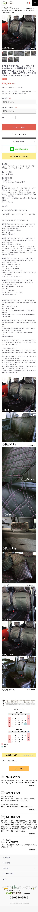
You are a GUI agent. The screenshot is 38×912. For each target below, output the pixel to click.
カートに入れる (20, 127)
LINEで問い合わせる (21, 149)
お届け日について (7, 108)
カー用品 (9, 7)
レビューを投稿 (19, 769)
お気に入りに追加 (20, 134)
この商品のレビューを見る (19, 156)
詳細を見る (32, 786)
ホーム (3, 7)
